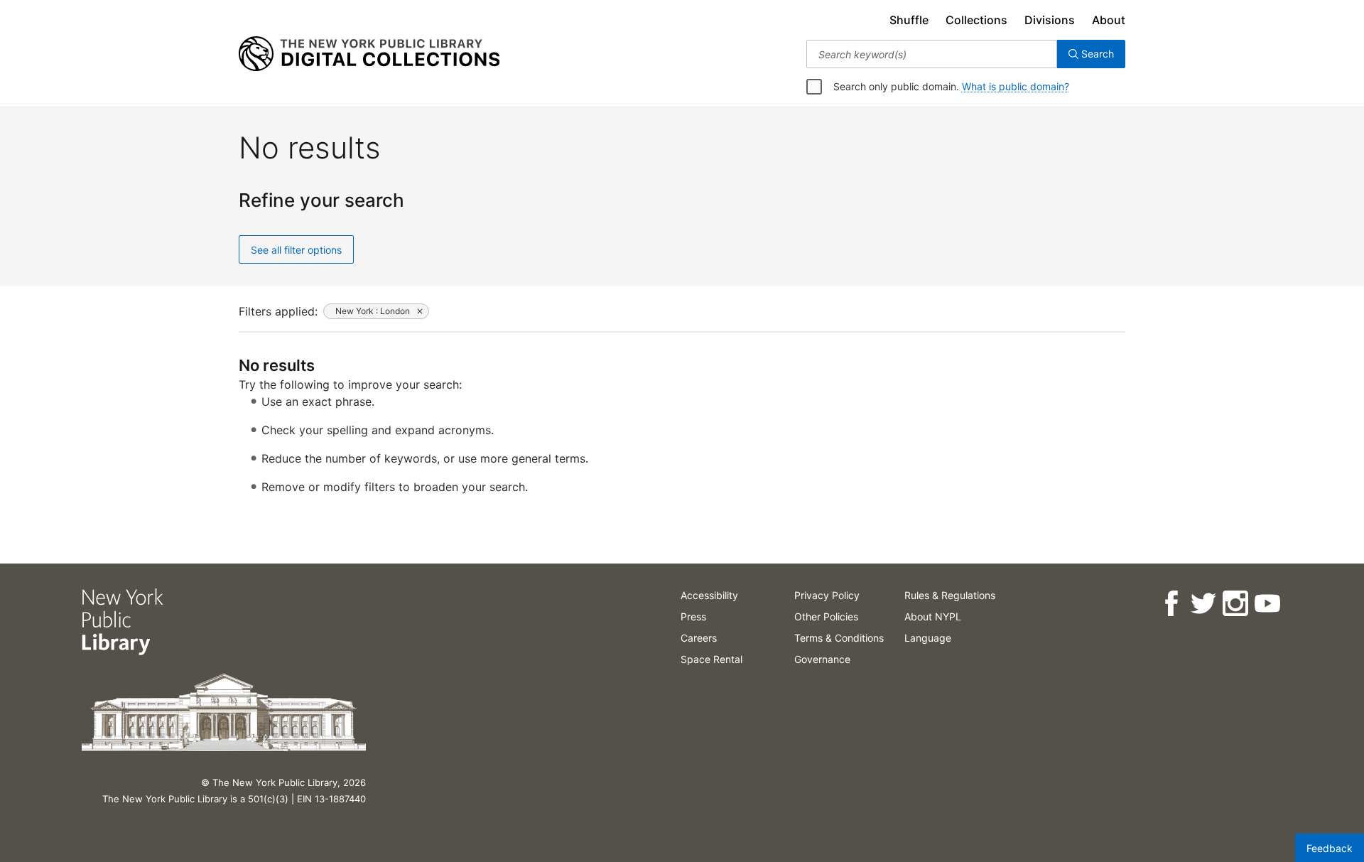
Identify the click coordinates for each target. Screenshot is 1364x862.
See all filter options (296, 250)
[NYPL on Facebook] (1170, 604)
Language (927, 638)
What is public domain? (1015, 86)
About (1108, 20)
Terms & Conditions (839, 638)
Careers (699, 638)
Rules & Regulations (949, 595)
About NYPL (932, 616)
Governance (822, 659)
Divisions (1049, 20)
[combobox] (931, 54)
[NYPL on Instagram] (1234, 604)
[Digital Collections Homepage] (369, 54)
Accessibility (709, 595)
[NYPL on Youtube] (1266, 604)
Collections (976, 20)
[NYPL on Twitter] (1202, 604)
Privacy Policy (827, 595)
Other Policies (826, 616)
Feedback (1329, 848)
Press (693, 616)
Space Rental (711, 659)
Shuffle (909, 20)
